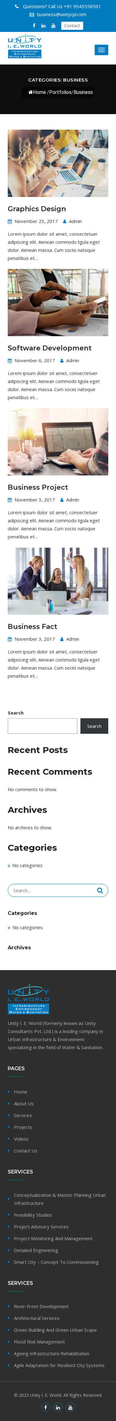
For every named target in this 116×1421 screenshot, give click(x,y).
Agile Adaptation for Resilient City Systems (59, 1365)
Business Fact (32, 626)
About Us (24, 1103)
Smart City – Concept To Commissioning (56, 1262)
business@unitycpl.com (61, 14)
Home (39, 92)
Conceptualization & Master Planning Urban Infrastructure (60, 1199)
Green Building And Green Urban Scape (55, 1330)
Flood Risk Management (39, 1342)
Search (16, 713)
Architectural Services (37, 1318)
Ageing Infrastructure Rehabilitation (51, 1353)
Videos (21, 1139)
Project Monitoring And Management (53, 1238)
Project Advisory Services (41, 1226)
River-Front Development (41, 1306)
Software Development (50, 348)
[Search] (100, 890)
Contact (72, 26)
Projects (23, 1127)
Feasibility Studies (33, 1215)
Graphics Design (37, 209)
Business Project (38, 487)
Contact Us (25, 1150)
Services (23, 1115)
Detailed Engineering (36, 1250)
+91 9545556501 (62, 6)
